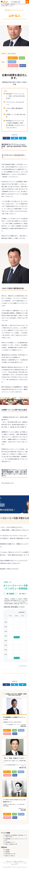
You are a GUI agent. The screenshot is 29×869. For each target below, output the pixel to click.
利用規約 (20, 861)
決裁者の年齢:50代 (13, 65)
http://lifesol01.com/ (8, 483)
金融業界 (7, 4)
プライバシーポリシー (8, 863)
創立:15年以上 (12, 61)
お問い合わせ (14, 864)
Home (2, 4)
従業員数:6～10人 (7, 730)
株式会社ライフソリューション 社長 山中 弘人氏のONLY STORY (15, 96)
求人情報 (14, 861)
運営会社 (8, 861)
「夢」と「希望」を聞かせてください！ (14, 758)
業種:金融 (22, 58)
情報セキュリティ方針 (20, 863)
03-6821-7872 (16, 2)
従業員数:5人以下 (13, 58)
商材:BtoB (22, 65)
